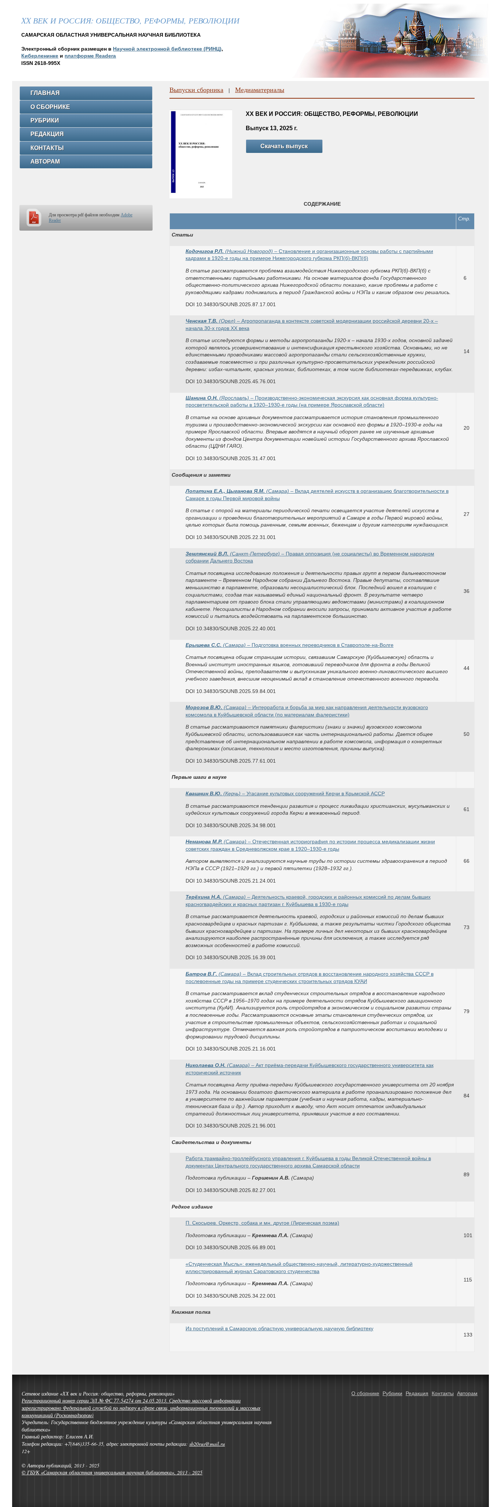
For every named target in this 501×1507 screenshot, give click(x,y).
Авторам (45, 161)
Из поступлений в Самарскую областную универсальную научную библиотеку (279, 1328)
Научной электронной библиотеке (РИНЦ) (167, 49)
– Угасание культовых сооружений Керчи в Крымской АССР (285, 793)
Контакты (47, 148)
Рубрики (44, 120)
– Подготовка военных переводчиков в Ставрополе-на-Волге (290, 645)
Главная (45, 93)
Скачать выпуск (284, 146)
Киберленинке (39, 56)
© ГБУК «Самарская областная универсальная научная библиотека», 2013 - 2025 (112, 1472)
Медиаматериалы (259, 89)
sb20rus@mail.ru (207, 1443)
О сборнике (50, 107)
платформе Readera (90, 56)
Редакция (47, 134)
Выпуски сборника (196, 89)
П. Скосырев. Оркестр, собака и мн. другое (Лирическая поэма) (262, 1223)
